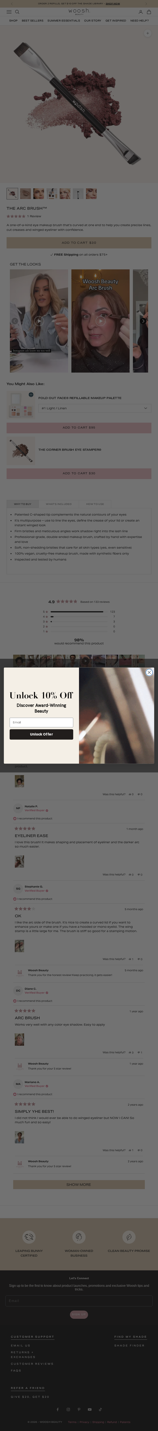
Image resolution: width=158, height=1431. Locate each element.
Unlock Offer (41, 734)
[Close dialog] (149, 672)
